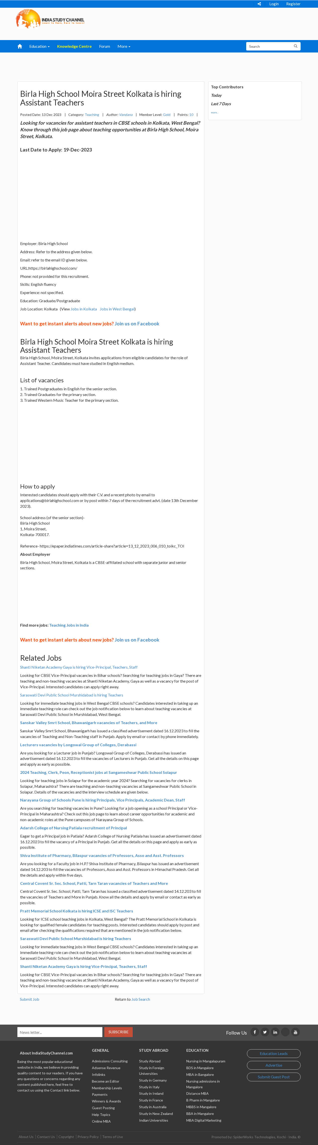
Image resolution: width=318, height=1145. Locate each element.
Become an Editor (105, 1081)
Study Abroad (149, 1061)
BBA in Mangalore (200, 1113)
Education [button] (38, 46)
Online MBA (101, 1121)
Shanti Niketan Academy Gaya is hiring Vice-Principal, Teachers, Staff (79, 667)
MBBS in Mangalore (201, 1107)
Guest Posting (103, 1108)
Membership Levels (107, 1088)
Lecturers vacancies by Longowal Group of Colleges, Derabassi (78, 744)
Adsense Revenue (106, 1068)
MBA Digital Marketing (203, 1120)
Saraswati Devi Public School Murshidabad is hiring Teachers (71, 695)
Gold (166, 114)
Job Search (140, 999)
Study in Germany (153, 1080)
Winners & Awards (106, 1101)
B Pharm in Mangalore (203, 1100)
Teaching (92, 114)
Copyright (66, 1137)
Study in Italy (149, 1087)
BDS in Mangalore (200, 1068)
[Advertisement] (133, 65)
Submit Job (29, 999)
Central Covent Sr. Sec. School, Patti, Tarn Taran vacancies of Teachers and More (94, 883)
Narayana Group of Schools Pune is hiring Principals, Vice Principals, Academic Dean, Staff (102, 799)
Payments (100, 1094)
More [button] (123, 46)
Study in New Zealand (156, 1113)
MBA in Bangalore (200, 1074)
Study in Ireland (151, 1093)
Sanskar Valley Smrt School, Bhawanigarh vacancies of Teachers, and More (88, 722)
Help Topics (101, 1114)
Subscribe (118, 1032)
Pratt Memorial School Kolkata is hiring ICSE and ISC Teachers (76, 910)
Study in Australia (152, 1107)
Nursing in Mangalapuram (205, 1061)
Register (293, 3)
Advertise (274, 1065)
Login (274, 3)
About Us (26, 1137)
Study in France (151, 1100)
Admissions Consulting (110, 1061)
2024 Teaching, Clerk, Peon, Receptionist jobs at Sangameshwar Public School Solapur (98, 772)
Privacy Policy (88, 1137)
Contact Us (46, 1137)
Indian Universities (153, 1120)
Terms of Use (112, 1137)
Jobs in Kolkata (84, 308)
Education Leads (274, 1053)
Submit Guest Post (274, 1076)
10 (191, 114)
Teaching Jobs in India (69, 625)
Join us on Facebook (137, 323)
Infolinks (98, 1074)
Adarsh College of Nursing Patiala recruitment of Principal (73, 827)
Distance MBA (197, 1093)
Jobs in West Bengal (117, 308)
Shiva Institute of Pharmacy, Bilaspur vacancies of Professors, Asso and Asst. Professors (102, 855)
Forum (104, 46)
